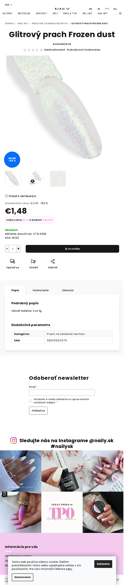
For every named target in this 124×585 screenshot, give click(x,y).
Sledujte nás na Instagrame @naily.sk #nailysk (67, 443)
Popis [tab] (15, 290)
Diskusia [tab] (68, 290)
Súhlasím (103, 564)
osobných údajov (44, 402)
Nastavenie (23, 577)
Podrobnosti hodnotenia (83, 50)
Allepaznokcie (62, 44)
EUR (7, 4)
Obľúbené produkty (18, 556)
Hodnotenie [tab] (41, 290)
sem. (69, 569)
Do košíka (74, 248)
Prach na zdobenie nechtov (66, 334)
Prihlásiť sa (38, 410)
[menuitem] (7, 13)
